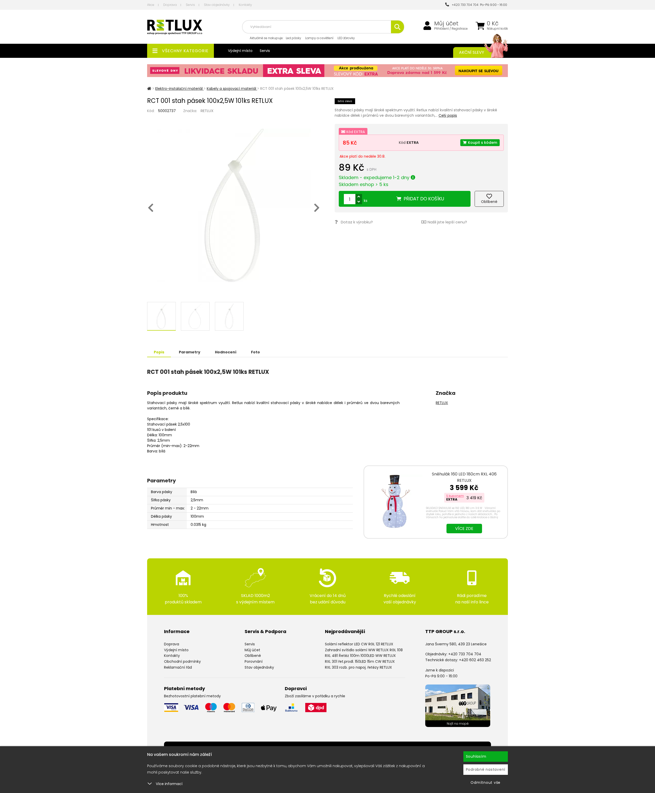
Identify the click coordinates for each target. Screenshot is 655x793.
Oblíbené (253, 655)
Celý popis (448, 115)
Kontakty (245, 5)
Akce (150, 5)
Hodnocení (225, 352)
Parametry (189, 352)
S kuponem (455, 496)
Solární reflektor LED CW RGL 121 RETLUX (359, 644)
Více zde (464, 528)
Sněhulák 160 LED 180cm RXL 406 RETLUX (464, 477)
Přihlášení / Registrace (451, 28)
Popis (159, 352)
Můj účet (446, 23)
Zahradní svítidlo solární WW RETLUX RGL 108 (364, 650)
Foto (255, 352)
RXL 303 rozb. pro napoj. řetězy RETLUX (358, 667)
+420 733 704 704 (464, 5)
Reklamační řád (178, 667)
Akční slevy (471, 52)
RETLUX (207, 110)
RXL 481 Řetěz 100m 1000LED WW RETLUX (360, 655)
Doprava (170, 5)
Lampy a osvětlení (319, 38)
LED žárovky (346, 38)
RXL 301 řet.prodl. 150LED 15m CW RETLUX (360, 661)
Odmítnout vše (485, 782)
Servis (190, 5)
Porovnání (254, 661)
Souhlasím (476, 756)
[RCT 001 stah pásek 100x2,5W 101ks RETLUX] (233, 205)
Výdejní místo (240, 50)
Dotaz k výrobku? (357, 222)
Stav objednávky (217, 5)
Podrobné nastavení (486, 769)
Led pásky (293, 38)
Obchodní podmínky (182, 661)
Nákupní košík (497, 28)
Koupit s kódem (482, 142)
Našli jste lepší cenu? (447, 222)
